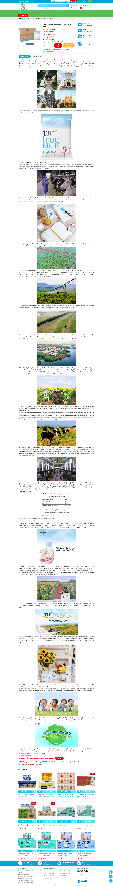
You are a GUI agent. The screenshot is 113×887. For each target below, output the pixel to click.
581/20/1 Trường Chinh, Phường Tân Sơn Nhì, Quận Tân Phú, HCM (60, 762)
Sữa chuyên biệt (48, 12)
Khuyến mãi (23, 15)
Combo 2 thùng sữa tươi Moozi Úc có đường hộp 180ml (46, 854)
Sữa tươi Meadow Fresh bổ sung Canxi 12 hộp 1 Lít (85, 795)
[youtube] (85, 871)
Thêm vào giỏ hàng (68, 45)
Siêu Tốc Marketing (59, 885)
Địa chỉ (26, 1)
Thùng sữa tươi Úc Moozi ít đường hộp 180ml (65, 854)
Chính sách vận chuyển (65, 873)
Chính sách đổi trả (64, 875)
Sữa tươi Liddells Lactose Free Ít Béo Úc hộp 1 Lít (66, 824)
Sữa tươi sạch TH (49, 18)
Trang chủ (21, 18)
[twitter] (80, 871)
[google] (82, 871)
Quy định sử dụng (48, 878)
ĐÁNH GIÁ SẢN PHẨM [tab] (37, 56)
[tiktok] (87, 871)
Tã (68, 12)
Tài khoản (83, 1)
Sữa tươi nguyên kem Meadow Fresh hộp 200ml (26, 795)
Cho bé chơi (82, 12)
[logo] (23, 6)
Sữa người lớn (60, 12)
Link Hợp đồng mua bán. (26, 755)
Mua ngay (58, 45)
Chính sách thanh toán (49, 873)
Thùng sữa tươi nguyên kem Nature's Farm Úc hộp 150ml (25, 824)
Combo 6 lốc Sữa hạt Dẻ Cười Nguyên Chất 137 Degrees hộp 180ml (66, 795)
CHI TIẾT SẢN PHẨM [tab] (24, 56)
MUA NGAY (59, 758)
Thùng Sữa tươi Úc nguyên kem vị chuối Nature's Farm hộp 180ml (46, 795)
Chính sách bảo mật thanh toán (67, 870)
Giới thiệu (21, 1)
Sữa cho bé (28, 12)
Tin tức (32, 1)
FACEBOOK (76, 8)
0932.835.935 (40, 764)
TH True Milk (38, 18)
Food (74, 12)
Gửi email (73, 1)
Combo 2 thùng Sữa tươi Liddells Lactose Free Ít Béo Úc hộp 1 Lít (85, 824)
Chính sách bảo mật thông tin (50, 870)
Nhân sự (62, 878)
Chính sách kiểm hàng (49, 875)
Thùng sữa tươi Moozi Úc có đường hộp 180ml (25, 854)
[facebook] (78, 871)
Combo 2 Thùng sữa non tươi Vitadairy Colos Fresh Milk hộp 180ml (85, 854)
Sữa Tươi (37, 12)
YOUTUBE (85, 8)
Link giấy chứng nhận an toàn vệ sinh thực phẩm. (32, 753)
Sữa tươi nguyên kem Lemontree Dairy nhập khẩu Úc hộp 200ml (46, 824)
